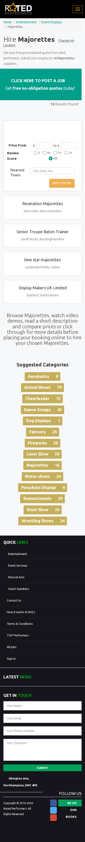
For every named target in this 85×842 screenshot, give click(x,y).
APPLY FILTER (62, 183)
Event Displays (51, 22)
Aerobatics (43, 376)
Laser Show (43, 454)
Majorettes (43, 465)
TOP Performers (18, 635)
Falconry (43, 431)
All (55, 158)
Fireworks (43, 443)
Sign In (11, 658)
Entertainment (26, 22)
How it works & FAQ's (21, 612)
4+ (49, 152)
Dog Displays (43, 420)
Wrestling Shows (43, 520)
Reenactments (43, 498)
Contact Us (14, 600)
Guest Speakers (18, 588)
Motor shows (43, 476)
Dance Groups (43, 409)
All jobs (12, 646)
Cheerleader (43, 398)
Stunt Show (43, 509)
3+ (60, 152)
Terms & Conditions (20, 623)
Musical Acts (16, 577)
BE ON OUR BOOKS (71, 803)
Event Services (17, 565)
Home (7, 22)
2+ (71, 152)
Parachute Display (43, 487)
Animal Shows (43, 387)
